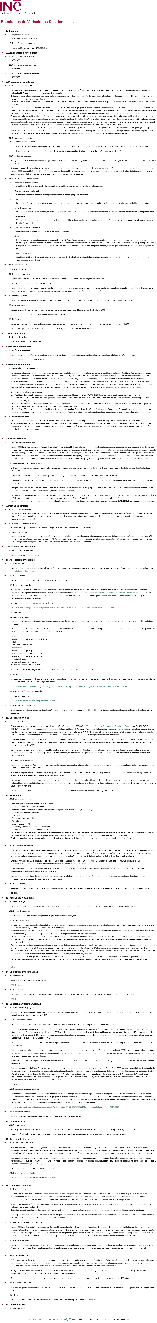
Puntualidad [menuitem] (16, 990)
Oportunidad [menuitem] (16, 975)
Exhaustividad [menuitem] (17, 884)
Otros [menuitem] (13, 674)
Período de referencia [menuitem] (19, 350)
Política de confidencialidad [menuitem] (22, 442)
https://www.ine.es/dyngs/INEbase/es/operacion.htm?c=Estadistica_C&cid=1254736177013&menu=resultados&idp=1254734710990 (65, 608)
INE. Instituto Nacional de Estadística (50, 1319)
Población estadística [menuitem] (19, 274)
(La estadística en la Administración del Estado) (122, 387)
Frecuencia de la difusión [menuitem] (21, 550)
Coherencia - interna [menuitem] (19, 1112)
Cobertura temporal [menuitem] (18, 305)
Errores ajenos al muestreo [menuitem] (22, 920)
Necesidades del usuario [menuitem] (21, 799)
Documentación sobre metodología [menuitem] (25, 691)
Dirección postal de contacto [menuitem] (22, 43)
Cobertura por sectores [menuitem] (20, 156)
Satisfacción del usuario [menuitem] (21, 846)
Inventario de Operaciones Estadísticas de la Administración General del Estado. (109, 593)
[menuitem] (9, 31)
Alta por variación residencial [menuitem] (26, 182)
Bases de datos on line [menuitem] (20, 585)
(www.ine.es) (60, 539)
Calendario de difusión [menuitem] (20, 510)
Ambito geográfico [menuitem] (18, 296)
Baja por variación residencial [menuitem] (26, 191)
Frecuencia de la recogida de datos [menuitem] (25, 1222)
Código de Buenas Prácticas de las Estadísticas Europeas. (67, 542)
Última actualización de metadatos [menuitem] (24, 73)
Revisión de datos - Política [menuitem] (22, 1143)
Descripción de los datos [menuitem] (20, 86)
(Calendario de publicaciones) (78, 528)
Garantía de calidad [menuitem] (19, 721)
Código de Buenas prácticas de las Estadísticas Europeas (109, 726)
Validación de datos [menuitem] (19, 1255)
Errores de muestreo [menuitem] (19, 911)
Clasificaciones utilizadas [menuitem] (24, 142)
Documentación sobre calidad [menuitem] (23, 705)
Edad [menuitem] (16, 199)
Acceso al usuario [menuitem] (18, 532)
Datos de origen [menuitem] (17, 1189)
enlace (83, 864)
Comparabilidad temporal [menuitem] (21, 1020)
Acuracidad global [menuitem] (18, 902)
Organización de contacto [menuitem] (21, 35)
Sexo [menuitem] (16, 236)
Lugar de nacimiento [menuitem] (22, 208)
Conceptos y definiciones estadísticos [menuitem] (26, 179)
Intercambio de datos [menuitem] (19, 417)
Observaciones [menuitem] (17, 1308)
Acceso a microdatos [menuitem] (19, 617)
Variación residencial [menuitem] (23, 253)
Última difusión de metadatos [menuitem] (22, 65)
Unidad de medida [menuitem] (18, 337)
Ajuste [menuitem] (13, 1295)
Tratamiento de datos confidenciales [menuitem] (25, 463)
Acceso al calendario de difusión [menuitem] (24, 524)
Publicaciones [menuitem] (17, 576)
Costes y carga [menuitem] (17, 1125)
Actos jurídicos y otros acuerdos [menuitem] (23, 368)
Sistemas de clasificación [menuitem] (21, 138)
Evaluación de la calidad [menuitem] (21, 760)
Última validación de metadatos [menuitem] (23, 56)
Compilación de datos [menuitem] (20, 1283)
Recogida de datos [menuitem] (19, 1240)
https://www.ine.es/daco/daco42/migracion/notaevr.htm (33, 701)
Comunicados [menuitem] (17, 564)
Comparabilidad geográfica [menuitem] (22, 1008)
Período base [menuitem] (16, 319)
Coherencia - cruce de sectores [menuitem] (24, 1089)
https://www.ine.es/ (36, 603)
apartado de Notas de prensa (24, 571)
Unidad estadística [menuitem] (18, 265)
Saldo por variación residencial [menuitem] (27, 228)
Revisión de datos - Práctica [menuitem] (22, 1173)
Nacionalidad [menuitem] (19, 216)
